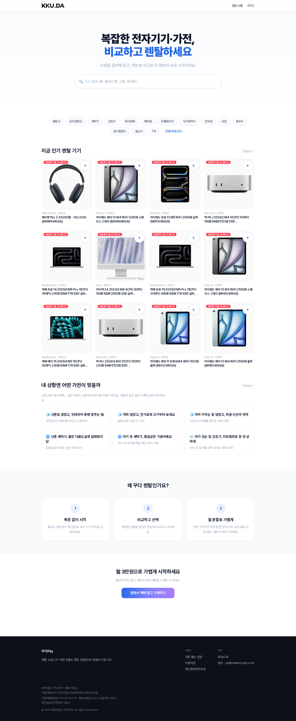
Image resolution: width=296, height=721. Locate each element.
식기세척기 (189, 121)
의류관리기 (167, 121)
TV (154, 131)
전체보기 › (248, 151)
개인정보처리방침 (195, 669)
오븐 (224, 121)
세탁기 (95, 121)
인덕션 (208, 121)
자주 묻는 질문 (193, 657)
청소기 (139, 131)
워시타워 (130, 121)
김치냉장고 (75, 121)
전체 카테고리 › (174, 131)
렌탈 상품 (237, 5)
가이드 (251, 5)
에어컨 (148, 121)
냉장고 (56, 121)
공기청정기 (119, 131)
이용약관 (190, 663)
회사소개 (223, 657)
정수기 (239, 121)
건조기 (112, 121)
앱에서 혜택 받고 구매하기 (148, 593)
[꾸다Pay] (53, 5)
